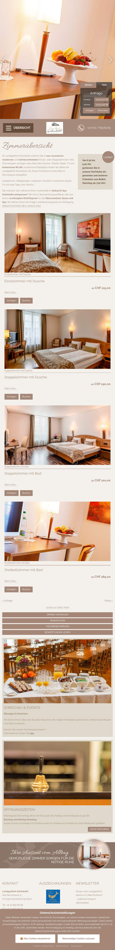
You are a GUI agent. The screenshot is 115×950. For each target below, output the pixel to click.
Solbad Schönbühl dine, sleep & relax (21, 205)
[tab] (88, 85)
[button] (5, 59)
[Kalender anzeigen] (107, 99)
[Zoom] (94, 854)
